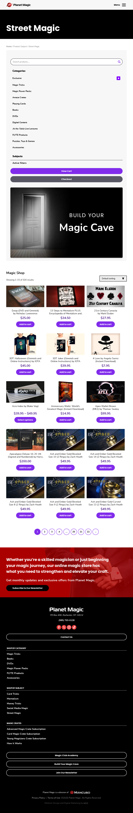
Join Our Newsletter (66, 773)
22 (88, 532)
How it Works (14, 743)
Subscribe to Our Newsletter (27, 588)
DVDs (15, 116)
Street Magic (14, 713)
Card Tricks (13, 694)
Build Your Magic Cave (66, 764)
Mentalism (13, 699)
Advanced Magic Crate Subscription (26, 729)
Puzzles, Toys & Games (23, 141)
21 (81, 532)
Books (15, 110)
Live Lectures (25, 129)
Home (9, 47)
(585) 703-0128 (67, 620)
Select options (25, 420)
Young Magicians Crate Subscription (26, 738)
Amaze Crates (19, 97)
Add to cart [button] (25, 324)
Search (119, 61)
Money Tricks (14, 703)
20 (73, 532)
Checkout (66, 179)
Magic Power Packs (21, 91)
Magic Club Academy (66, 755)
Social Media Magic (17, 708)
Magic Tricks (18, 85)
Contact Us (66, 637)
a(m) (86, 803)
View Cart (66, 171)
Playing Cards (19, 104)
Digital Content (19, 122)
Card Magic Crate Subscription (23, 734)
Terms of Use (54, 798)
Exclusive (17, 78)
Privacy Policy (38, 798)
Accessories (18, 147)
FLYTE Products (20, 135)
